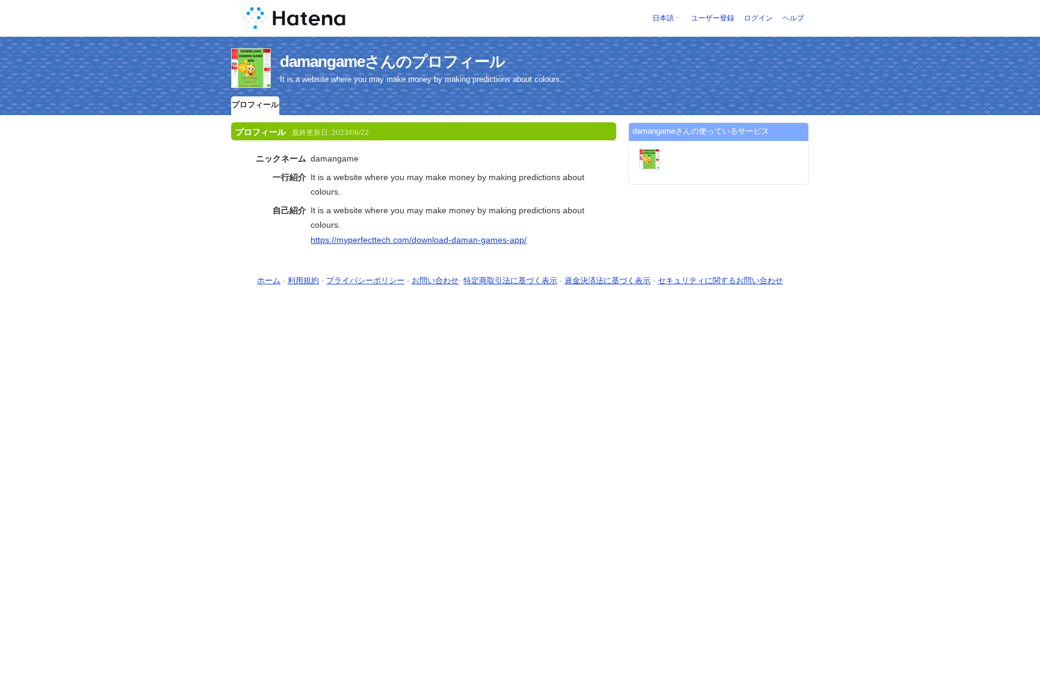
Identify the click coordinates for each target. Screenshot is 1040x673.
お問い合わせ (435, 280)
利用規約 (303, 280)
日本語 (663, 18)
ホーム (268, 280)
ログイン (758, 18)
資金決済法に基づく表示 (608, 280)
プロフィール (255, 104)
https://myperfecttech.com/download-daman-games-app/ (419, 240)
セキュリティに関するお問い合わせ (720, 280)
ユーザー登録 (712, 18)
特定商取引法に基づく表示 (510, 280)
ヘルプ (793, 18)
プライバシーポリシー (365, 280)
